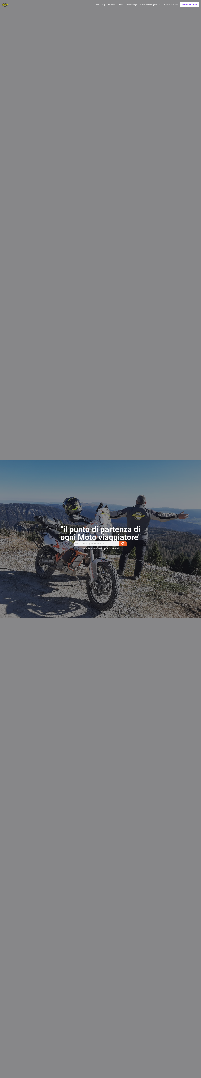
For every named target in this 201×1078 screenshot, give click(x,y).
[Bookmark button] (61, 719)
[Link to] (71, 594)
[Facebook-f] (84, 997)
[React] (117, 997)
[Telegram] (106, 997)
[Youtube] (73, 997)
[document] (100, 1063)
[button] (100, 1049)
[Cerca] (123, 31)
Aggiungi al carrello (50, 855)
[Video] (128, 997)
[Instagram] (95, 997)
